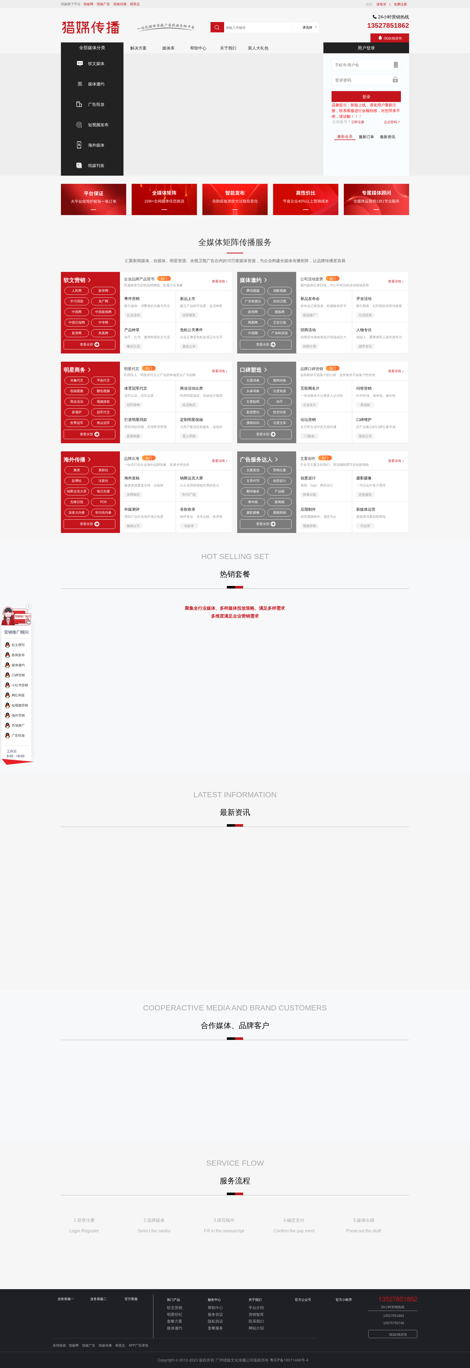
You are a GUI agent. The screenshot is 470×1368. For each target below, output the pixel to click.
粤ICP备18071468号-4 (290, 1360)
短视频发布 (98, 124)
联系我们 (256, 1321)
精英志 (135, 3)
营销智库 (256, 1314)
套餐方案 (174, 1321)
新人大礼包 (258, 48)
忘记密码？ (392, 121)
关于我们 (228, 48)
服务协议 (215, 1314)
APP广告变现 (138, 1345)
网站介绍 (256, 1327)
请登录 (381, 4)
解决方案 (138, 48)
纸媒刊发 (96, 165)
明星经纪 (174, 1314)
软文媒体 (96, 63)
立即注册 (357, 121)
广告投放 (96, 104)
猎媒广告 (103, 3)
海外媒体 (96, 145)
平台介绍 (256, 1307)
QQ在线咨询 (393, 38)
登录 (366, 96)
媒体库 (168, 48)
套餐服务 (215, 1327)
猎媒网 (88, 3)
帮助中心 (198, 48)
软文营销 (174, 1307)
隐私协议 (215, 1321)
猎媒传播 (119, 3)
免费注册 (400, 4)
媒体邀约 (96, 83)
